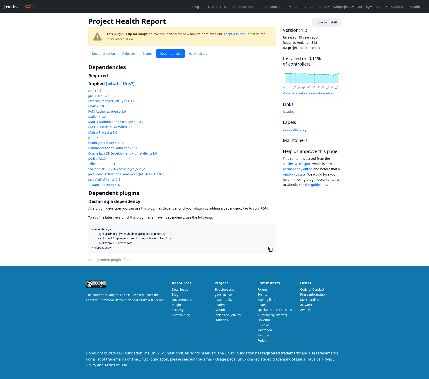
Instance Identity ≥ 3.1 (105, 185)
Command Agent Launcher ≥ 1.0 (112, 148)
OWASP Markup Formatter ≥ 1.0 (111, 127)
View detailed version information (308, 93)
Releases (129, 53)
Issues (147, 53)
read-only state (294, 174)
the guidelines (316, 185)
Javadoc (288, 111)
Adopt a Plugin (234, 34)
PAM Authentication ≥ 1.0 (107, 111)
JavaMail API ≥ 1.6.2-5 (104, 179)
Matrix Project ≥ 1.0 (102, 132)
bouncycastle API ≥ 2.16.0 (107, 143)
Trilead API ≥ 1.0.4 (101, 164)
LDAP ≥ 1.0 (96, 106)
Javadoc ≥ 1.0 (98, 96)
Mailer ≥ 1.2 (97, 116)
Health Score (198, 53)
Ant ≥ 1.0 (94, 90)
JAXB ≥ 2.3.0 (97, 158)
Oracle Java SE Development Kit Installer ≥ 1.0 (122, 153)
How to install (326, 22)
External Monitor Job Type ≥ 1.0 (111, 101)
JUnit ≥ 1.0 (95, 137)
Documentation (103, 53)
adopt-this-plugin (296, 129)
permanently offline (298, 169)
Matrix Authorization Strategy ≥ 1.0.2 (115, 122)
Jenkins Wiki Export (297, 164)
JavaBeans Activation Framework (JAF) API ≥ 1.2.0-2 (126, 174)
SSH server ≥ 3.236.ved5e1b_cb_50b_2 (116, 169)
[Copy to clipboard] (270, 249)
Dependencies (170, 53)
